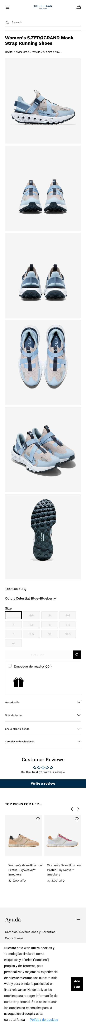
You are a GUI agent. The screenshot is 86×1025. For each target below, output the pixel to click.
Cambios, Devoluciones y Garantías (30, 932)
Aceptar (77, 984)
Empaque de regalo (33, 666)
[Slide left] (71, 809)
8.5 (71, 625)
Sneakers (22, 52)
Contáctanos (14, 938)
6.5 (71, 616)
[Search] (7, 22)
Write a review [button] (43, 783)
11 (17, 644)
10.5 (70, 635)
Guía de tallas (13, 715)
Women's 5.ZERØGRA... (47, 52)
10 (53, 635)
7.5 (35, 625)
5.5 (34, 616)
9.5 (34, 635)
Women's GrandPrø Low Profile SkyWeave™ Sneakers (25, 870)
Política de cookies (44, 1020)
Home (9, 52)
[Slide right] (78, 809)
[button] (43, 702)
